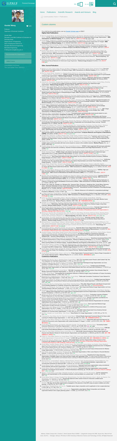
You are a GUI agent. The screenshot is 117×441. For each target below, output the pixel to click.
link (80, 350)
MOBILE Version (11, 61)
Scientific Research (65, 12)
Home (42, 12)
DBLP (82, 31)
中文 (75, 4)
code (93, 326)
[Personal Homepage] (9, 6)
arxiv (70, 133)
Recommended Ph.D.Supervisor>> (15, 54)
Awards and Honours (83, 12)
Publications (51, 12)
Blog (94, 12)
